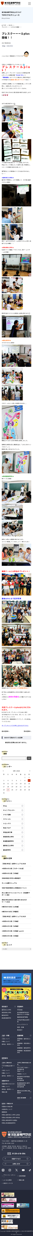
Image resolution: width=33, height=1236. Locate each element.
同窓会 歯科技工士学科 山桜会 (11, 1115)
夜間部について (22, 1074)
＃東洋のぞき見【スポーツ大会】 (13, 868)
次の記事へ (27, 731)
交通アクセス (16, 1159)
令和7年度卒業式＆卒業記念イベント (14, 888)
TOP (4, 25)
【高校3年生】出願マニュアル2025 (14, 916)
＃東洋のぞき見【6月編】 (10, 926)
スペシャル (7, 819)
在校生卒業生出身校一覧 (24, 1021)
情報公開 (21, 1180)
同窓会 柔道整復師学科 (8, 1123)
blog (3, 46)
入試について (6, 1039)
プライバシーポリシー (9, 1176)
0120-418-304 (18, 1154)
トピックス (10, 46)
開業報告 (4, 1112)
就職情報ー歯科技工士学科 (24, 1039)
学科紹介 (5, 1006)
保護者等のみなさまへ (8, 1084)
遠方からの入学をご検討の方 (23, 1091)
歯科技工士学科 (8, 845)
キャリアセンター (9, 810)
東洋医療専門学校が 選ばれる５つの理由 (23, 1013)
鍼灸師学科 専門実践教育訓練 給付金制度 (23, 1078)
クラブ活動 (7, 815)
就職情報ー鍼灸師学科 (24, 1048)
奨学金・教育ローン (8, 1044)
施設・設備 (20, 1027)
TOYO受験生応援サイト (8, 1066)
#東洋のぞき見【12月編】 (11, 907)
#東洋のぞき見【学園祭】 (10, 911)
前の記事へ (5, 731)
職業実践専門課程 (22, 1017)
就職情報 (20, 1035)
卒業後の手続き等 (7, 1106)
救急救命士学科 (8, 837)
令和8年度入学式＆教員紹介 (11, 878)
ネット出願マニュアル (9, 883)
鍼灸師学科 (7, 850)
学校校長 (20, 1010)
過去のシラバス (8, 1183)
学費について (6, 1041)
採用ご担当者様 (21, 1098)
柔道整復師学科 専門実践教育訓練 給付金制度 (23, 1085)
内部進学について (7, 1109)
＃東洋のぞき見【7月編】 (10, 921)
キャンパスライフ (22, 1024)
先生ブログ (7, 828)
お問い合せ (16, 1164)
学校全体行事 (7, 832)
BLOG (10, 25)
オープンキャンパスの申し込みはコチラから (15, 725)
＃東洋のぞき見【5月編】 (10, 873)
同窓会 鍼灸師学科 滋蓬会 (9, 1120)
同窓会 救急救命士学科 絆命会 (11, 1117)
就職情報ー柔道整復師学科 (24, 1051)
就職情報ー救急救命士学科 (24, 1044)
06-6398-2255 (9, 1143)
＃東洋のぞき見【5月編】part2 (13, 931)
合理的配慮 (22, 1176)
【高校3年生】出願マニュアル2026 (14, 864)
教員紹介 (20, 1030)
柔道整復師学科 (8, 841)
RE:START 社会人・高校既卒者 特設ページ (23, 1069)
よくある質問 (8, 1180)
